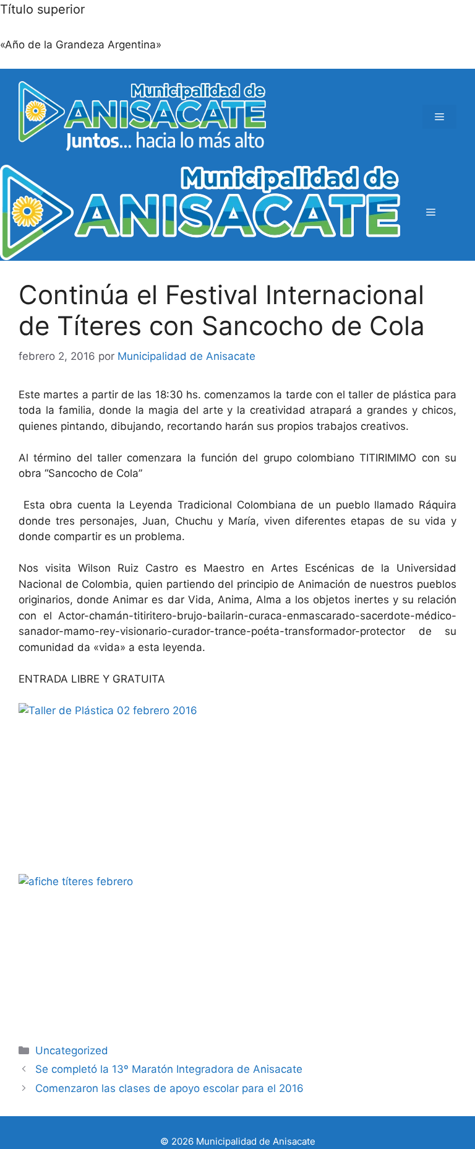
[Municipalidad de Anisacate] (200, 213)
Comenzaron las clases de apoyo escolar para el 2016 (169, 1088)
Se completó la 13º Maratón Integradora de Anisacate (168, 1069)
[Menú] (439, 117)
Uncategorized (71, 1050)
